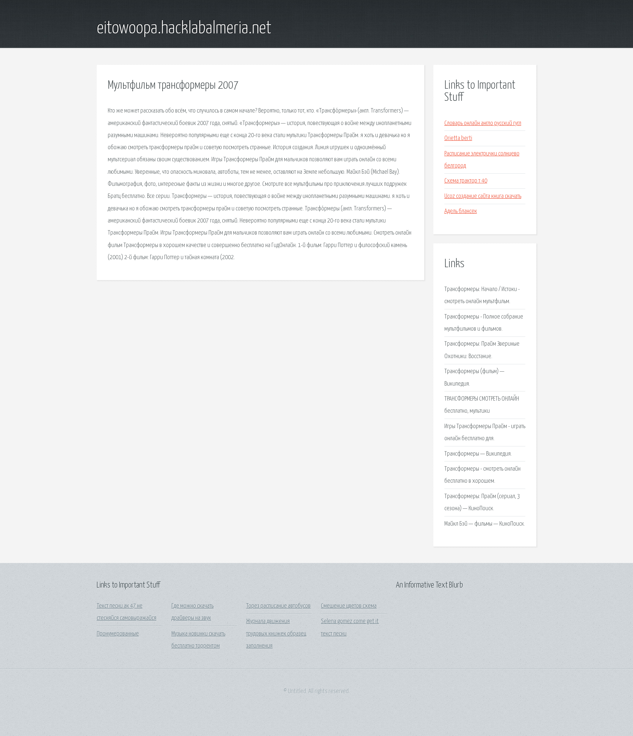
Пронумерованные (118, 634)
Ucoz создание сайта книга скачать (482, 196)
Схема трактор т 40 (465, 181)
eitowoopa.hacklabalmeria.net (184, 28)
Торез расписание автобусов (278, 606)
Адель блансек (460, 211)
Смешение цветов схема (349, 606)
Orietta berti (458, 138)
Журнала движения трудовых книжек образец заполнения (276, 633)
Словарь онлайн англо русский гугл (482, 123)
